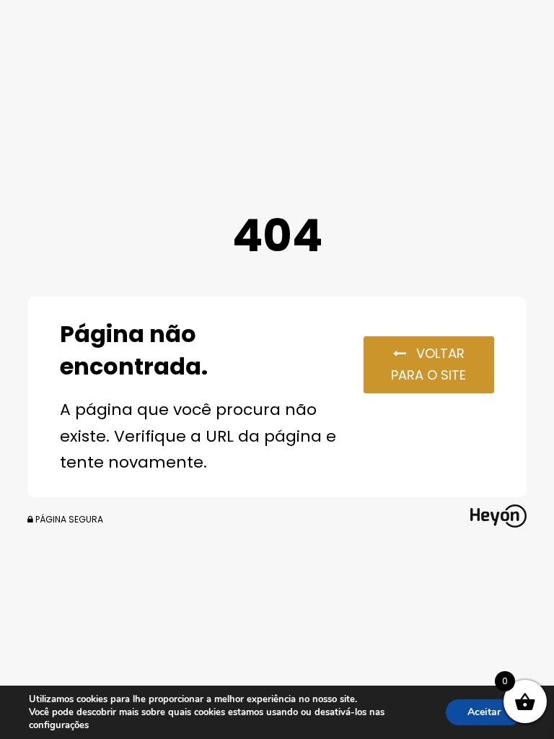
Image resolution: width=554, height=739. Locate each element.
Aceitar (484, 712)
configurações (59, 725)
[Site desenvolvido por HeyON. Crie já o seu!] (498, 523)
